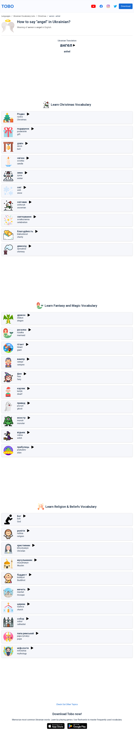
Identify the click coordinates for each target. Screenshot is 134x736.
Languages (5, 16)
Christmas (42, 16)
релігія (21, 530)
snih (19, 190)
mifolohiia (21, 650)
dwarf (19, 394)
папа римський (25, 633)
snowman (21, 207)
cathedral (21, 624)
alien (19, 452)
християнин (23, 545)
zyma (19, 175)
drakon (20, 318)
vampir (20, 362)
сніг (19, 187)
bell (19, 149)
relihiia (20, 533)
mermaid (21, 335)
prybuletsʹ (21, 450)
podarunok (22, 131)
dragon (20, 320)
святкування (24, 216)
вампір (21, 359)
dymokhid (21, 249)
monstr (20, 420)
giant (19, 350)
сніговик (22, 202)
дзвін (20, 143)
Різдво (21, 114)
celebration (22, 222)
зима (20, 172)
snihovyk (21, 205)
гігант (20, 344)
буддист (22, 574)
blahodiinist (22, 234)
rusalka (20, 332)
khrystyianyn (23, 548)
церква (21, 604)
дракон (21, 315)
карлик (21, 388)
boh (19, 518)
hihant (20, 347)
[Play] (74, 45)
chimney (21, 251)
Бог (19, 516)
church (20, 609)
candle (20, 163)
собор (20, 618)
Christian (21, 551)
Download (125, 6)
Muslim (20, 565)
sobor (20, 621)
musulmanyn (23, 562)
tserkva (20, 606)
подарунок (23, 128)
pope (19, 639)
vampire (20, 364)
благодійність (25, 231)
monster (21, 423)
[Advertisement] (67, 75)
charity (20, 237)
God (19, 521)
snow (19, 193)
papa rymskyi (23, 636)
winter (20, 178)
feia (19, 376)
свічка (20, 158)
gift (18, 134)
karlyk (20, 391)
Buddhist (21, 580)
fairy (19, 379)
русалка (21, 329)
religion (20, 536)
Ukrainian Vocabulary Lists (24, 16)
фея (19, 373)
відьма (21, 432)
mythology (22, 653)
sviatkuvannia (23, 219)
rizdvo (20, 117)
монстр (21, 417)
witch (19, 438)
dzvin (19, 146)
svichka (20, 161)
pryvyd (20, 406)
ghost (19, 408)
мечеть (21, 589)
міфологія (23, 648)
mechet (20, 592)
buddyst (21, 577)
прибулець (23, 447)
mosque (21, 595)
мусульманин (24, 560)
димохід (22, 246)
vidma (20, 435)
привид (21, 403)
